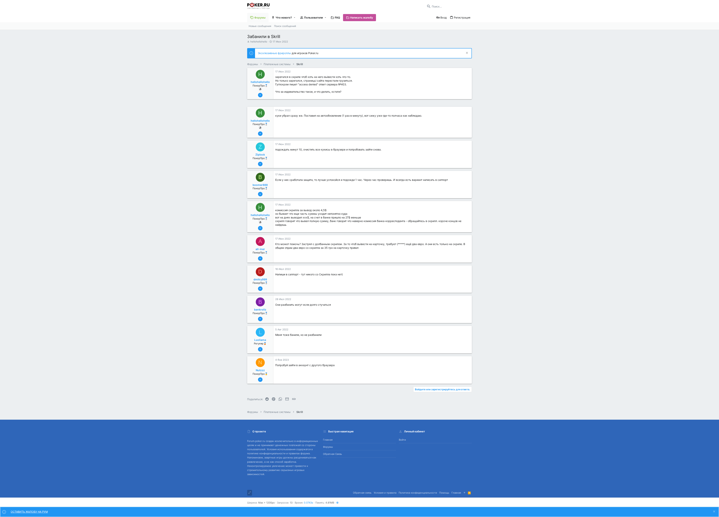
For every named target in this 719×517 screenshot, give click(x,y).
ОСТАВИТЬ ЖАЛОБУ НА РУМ (29, 511)
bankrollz (260, 309)
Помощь (444, 492)
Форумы (328, 446)
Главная (328, 439)
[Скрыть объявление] (466, 53)
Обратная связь (332, 453)
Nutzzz (260, 370)
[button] (294, 17)
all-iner (260, 249)
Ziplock (260, 154)
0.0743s (308, 502)
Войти (402, 439)
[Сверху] (464, 492)
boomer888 (260, 184)
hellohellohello (258, 41)
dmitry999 (260, 279)
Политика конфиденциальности (418, 492)
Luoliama (260, 339)
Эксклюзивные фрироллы (275, 53)
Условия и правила (385, 492)
